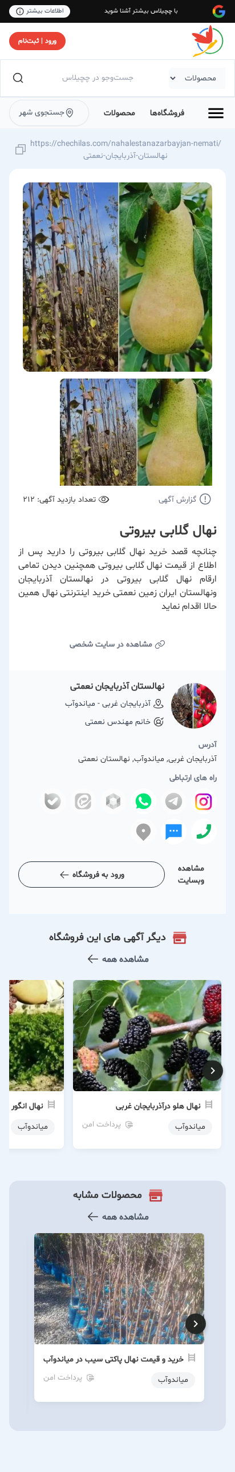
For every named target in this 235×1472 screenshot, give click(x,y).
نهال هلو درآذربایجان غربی (158, 1106)
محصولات (119, 113)
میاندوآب (173, 1380)
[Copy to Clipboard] (20, 150)
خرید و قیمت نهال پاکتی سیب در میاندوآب (113, 1359)
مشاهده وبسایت (191, 874)
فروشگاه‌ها (167, 113)
